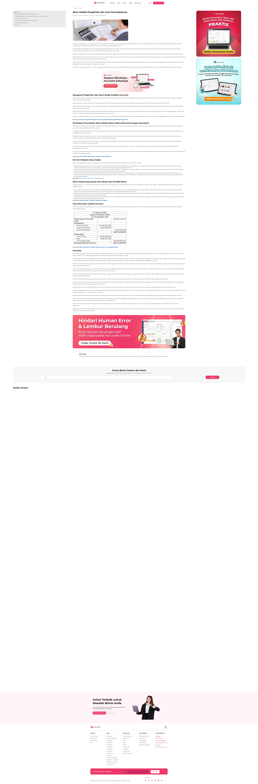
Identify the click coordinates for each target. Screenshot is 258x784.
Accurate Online (94, 736)
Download (125, 749)
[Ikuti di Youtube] (158, 780)
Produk (112, 3)
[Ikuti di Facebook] (152, 780)
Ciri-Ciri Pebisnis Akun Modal (21, 18)
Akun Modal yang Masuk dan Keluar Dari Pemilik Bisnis (26, 20)
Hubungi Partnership (162, 747)
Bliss (91, 742)
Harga (130, 3)
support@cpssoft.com (162, 742)
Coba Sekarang (158, 3)
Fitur (118, 3)
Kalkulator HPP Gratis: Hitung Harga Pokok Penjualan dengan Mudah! (36, 482)
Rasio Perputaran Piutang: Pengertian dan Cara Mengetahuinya (98, 247)
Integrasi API (126, 747)
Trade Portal (110, 753)
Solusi (125, 3)
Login (149, 3)
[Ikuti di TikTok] (155, 780)
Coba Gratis (111, 713)
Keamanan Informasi (144, 745)
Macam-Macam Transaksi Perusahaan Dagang (93, 200)
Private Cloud (126, 751)
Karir (142, 738)
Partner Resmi (142, 740)
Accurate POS (93, 740)
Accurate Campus (127, 736)
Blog (75, 8)
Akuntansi (79, 8)
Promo (124, 745)
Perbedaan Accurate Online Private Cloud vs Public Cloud (32, 582)
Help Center (126, 738)
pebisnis (80, 49)
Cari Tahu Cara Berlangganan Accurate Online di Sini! (31, 681)
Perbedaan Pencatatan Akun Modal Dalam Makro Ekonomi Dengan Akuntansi (31, 16)
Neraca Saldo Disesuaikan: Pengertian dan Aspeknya (95, 156)
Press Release (142, 742)
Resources (138, 3)
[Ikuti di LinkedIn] (161, 780)
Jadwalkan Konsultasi (99, 713)
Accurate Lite (93, 738)
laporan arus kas (125, 290)
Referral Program (127, 753)
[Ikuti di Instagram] (145, 780)
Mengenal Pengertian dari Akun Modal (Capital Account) (26, 14)
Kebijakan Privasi (126, 780)
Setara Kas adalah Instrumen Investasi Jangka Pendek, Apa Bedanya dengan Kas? (103, 119)
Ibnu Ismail (103, 15)
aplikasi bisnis (90, 274)
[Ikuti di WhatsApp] (148, 780)
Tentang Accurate (143, 736)
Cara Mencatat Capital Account (21, 22)
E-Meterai (109, 755)
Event (124, 742)
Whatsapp (160, 738)
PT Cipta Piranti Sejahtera (103, 780)
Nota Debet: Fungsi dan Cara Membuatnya (91, 178)
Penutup (17, 25)
